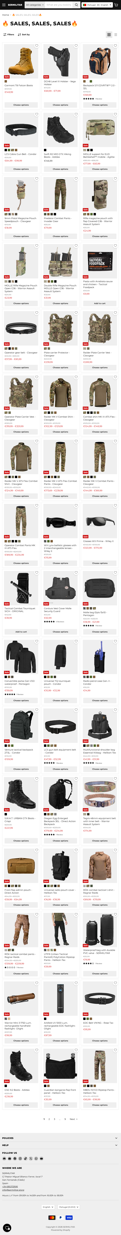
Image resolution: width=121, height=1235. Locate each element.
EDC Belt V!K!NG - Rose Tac (98, 1022)
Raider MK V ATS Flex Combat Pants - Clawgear (60, 482)
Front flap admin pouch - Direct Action (18, 891)
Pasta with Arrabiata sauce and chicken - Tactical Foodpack (98, 284)
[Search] (76, 4)
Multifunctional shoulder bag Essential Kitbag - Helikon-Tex (99, 751)
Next (73, 1119)
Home (5, 15)
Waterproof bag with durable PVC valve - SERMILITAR (99, 951)
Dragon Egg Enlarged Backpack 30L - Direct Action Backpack (60, 821)
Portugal (67, 1207)
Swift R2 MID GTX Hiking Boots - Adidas (57, 155)
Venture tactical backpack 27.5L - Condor (19, 751)
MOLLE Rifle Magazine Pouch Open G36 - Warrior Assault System (21, 288)
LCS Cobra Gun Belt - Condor (20, 154)
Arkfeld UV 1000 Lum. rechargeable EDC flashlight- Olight (60, 1025)
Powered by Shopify (60, 1230)
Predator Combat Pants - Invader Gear (58, 220)
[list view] (115, 34)
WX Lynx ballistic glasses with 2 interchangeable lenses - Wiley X (60, 548)
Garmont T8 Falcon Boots (19, 85)
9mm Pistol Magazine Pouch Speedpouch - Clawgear (20, 220)
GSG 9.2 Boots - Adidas (17, 1090)
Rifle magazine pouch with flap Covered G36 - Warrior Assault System (98, 221)
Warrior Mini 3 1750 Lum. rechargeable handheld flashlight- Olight (18, 1025)
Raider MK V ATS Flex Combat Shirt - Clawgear (21, 482)
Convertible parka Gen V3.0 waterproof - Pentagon (20, 682)
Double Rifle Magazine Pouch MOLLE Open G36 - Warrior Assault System (60, 288)
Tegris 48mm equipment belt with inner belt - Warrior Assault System (99, 821)
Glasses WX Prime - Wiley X (98, 541)
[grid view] (109, 34)
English (46, 1207)
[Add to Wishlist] (36, 45)
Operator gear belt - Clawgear (21, 352)
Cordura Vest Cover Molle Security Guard (57, 610)
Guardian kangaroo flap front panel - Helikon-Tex (60, 1091)
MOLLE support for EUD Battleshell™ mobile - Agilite (99, 155)
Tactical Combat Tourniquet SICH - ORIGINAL (20, 610)
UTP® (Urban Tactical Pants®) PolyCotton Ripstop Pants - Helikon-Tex (59, 957)
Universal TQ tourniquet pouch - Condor (57, 682)
